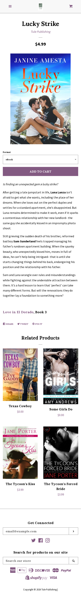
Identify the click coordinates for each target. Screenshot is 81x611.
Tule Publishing (40, 31)
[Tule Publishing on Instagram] (47, 541)
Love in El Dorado (18, 312)
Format (7, 152)
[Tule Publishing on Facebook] (40, 541)
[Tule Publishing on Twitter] (33, 541)
